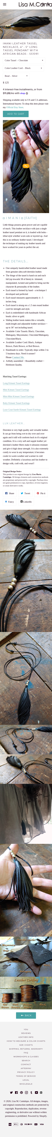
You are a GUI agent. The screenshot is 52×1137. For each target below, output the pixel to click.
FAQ (26, 1053)
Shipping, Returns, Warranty (26, 1049)
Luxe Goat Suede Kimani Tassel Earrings (22, 409)
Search (26, 1060)
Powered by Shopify (37, 1116)
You (26, 1029)
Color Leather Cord (14, 68)
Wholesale (25, 1084)
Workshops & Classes (26, 1056)
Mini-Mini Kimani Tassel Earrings (18, 396)
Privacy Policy (26, 1072)
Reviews (26, 1033)
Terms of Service (26, 1076)
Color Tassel (10, 60)
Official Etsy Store (14, 107)
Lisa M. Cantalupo (20, 1101)
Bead (7, 76)
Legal (26, 1080)
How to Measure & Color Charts (26, 1041)
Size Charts (26, 1045)
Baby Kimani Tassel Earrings (16, 403)
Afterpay (26, 1068)
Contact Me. (18, 357)
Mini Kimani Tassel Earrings (16, 389)
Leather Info (26, 1037)
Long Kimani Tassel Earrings (16, 383)
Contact (26, 1064)
